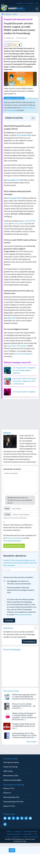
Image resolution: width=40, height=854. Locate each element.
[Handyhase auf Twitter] (17, 818)
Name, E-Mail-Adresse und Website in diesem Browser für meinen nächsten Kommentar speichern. (17, 527)
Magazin (8, 14)
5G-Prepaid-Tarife (24, 135)
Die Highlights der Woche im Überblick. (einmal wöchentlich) (19, 582)
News (15, 14)
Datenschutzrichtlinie (23, 614)
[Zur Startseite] (2, 14)
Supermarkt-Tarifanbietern (17, 346)
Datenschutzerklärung (14, 538)
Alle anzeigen (32, 741)
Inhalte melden (27, 834)
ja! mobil (25, 221)
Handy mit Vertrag (10, 767)
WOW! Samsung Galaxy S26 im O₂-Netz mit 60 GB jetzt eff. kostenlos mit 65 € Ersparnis (24, 696)
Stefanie (7, 432)
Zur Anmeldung (29, 641)
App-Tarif (11, 318)
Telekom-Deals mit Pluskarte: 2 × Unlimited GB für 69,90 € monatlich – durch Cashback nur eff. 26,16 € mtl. (24, 716)
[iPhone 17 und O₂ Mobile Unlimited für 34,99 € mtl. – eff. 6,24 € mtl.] (6, 706)
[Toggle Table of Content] (31, 118)
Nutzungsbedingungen (12, 541)
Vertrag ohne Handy (11, 762)
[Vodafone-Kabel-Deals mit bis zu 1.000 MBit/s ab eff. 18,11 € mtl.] (6, 726)
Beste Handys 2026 (10, 775)
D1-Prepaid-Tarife (14, 198)
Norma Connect (18, 223)
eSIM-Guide (8, 771)
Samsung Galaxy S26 (11, 797)
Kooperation (16, 837)
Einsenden (9, 620)
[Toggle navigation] (37, 9)
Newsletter (20, 3)
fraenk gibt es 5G (13, 180)
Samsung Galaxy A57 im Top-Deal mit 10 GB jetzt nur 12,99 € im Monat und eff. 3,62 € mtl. (24, 735)
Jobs (37, 3)
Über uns (9, 831)
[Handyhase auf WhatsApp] (13, 818)
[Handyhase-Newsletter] (5, 818)
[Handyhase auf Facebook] (22, 818)
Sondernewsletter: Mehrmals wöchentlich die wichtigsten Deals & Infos (20, 590)
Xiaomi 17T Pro (9, 806)
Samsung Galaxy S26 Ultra (13, 801)
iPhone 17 (7, 793)
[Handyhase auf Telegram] (9, 818)
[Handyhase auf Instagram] (26, 818)
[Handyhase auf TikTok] (5, 824)
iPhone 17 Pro (8, 788)
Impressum (18, 831)
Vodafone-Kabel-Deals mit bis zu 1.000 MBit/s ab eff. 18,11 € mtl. (23, 726)
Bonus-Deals (29, 3)
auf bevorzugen (11, 45)
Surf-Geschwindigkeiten (23, 354)
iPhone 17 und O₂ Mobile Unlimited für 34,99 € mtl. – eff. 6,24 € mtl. (23, 706)
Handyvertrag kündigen (12, 780)
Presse (8, 837)
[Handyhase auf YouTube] (30, 818)
